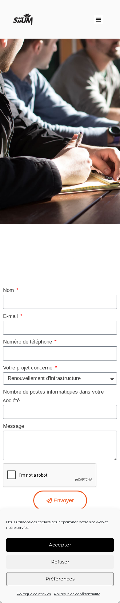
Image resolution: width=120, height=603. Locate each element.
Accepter (60, 545)
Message (13, 426)
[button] (98, 19)
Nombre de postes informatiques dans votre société (53, 396)
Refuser (60, 562)
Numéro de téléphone (28, 342)
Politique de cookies (34, 594)
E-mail (11, 316)
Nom (9, 290)
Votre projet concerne (28, 368)
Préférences (60, 579)
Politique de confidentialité (77, 594)
